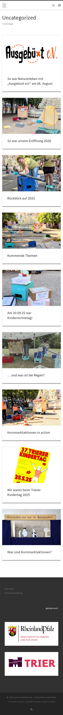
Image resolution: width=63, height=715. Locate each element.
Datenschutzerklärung (14, 593)
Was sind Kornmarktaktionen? (29, 552)
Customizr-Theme (48, 702)
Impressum (9, 589)
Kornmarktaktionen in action (28, 432)
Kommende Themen (22, 255)
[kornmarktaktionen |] (4, 5)
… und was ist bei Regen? (26, 375)
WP (22, 702)
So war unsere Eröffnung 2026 (29, 141)
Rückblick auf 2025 (21, 198)
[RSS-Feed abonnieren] (31, 709)
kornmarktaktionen (23, 697)
